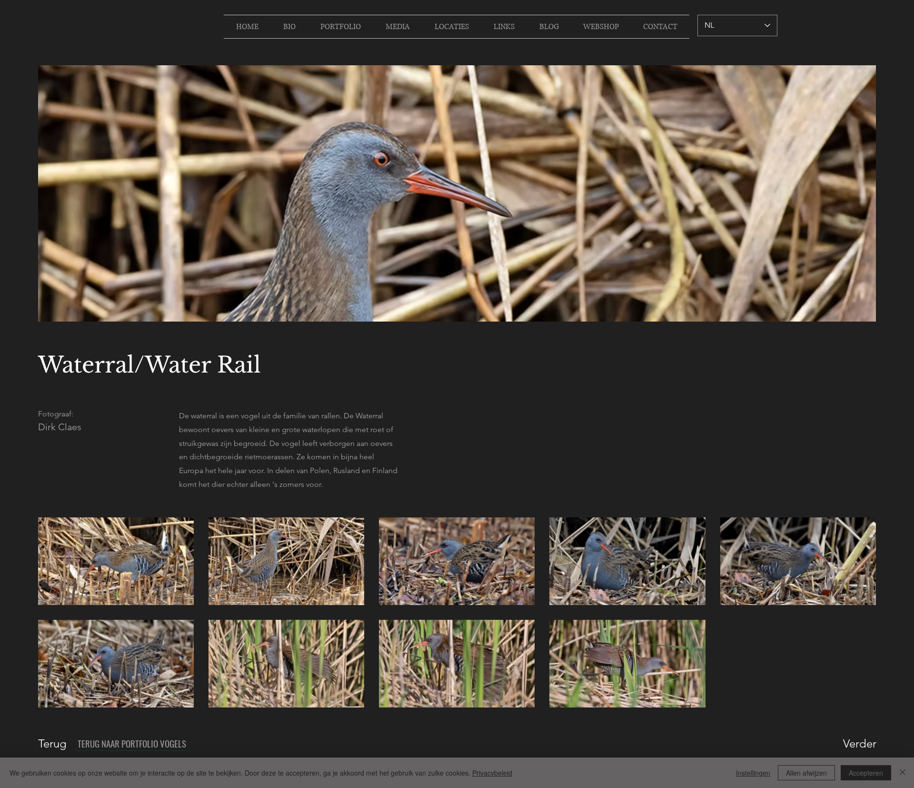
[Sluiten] (902, 772)
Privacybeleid (492, 773)
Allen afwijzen (806, 773)
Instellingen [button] (753, 773)
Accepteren (866, 773)
